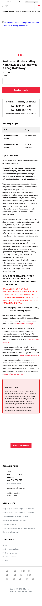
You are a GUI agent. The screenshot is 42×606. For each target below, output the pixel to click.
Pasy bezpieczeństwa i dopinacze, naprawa (18, 509)
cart (37, 6)
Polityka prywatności (9, 553)
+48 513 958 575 (14, 480)
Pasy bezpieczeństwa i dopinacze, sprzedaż (18, 512)
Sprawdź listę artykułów (21, 445)
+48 (21, 106)
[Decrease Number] (5, 81)
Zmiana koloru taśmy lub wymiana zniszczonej (19, 528)
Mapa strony (27, 589)
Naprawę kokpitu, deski (10, 532)
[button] (18, 55)
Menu (21, 6)
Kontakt (5, 561)
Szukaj (26, 6)
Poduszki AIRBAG (9, 524)
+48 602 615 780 (14, 474)
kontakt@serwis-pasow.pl (23, 324)
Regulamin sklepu (9, 557)
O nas (4, 545)
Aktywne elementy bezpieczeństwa (15, 516)
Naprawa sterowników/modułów (14, 520)
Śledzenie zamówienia (10, 549)
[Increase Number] (15, 81)
